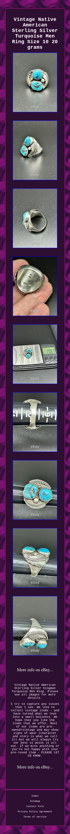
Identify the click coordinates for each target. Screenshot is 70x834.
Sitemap (35, 801)
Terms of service (35, 816)
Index (35, 796)
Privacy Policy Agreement (35, 811)
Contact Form (35, 806)
